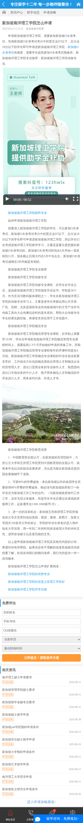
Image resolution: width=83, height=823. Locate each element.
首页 (78, 4)
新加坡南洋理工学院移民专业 (27, 213)
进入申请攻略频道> (41, 802)
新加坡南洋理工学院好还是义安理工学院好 (36, 581)
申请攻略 (49, 12)
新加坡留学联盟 (35, 28)
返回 (3, 4)
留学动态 (33, 12)
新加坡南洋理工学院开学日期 (27, 589)
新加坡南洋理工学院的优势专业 (29, 574)
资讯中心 (16, 12)
